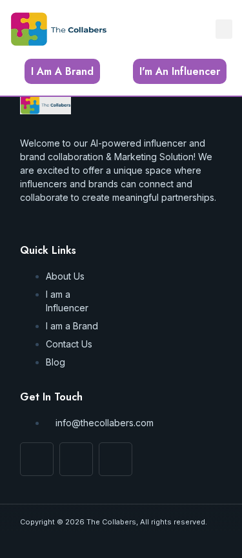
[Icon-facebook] (37, 459)
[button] (224, 29)
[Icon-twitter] (115, 459)
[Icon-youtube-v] (76, 459)
